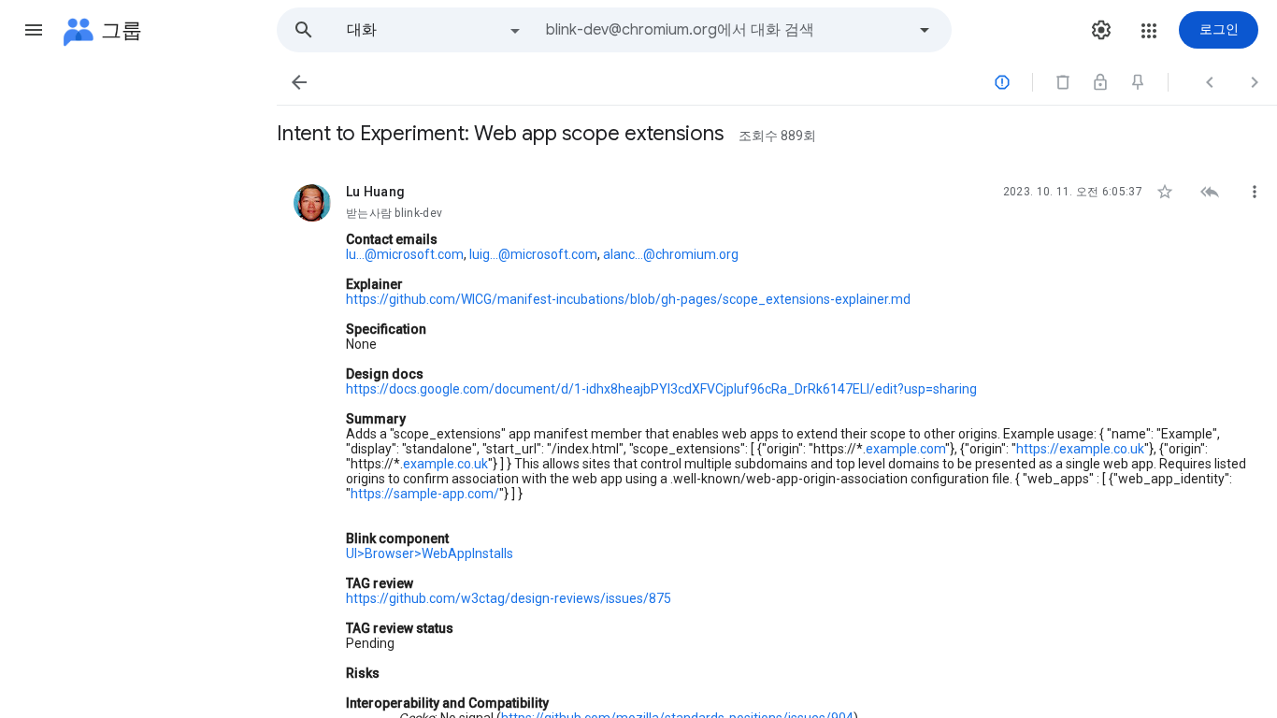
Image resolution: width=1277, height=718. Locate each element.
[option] (435, 29)
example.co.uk (445, 463)
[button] (33, 29)
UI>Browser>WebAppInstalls (429, 553)
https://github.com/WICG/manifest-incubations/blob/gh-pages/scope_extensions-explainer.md (628, 299)
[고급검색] (924, 29)
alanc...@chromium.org (671, 254)
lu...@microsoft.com (405, 254)
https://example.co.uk (1080, 448)
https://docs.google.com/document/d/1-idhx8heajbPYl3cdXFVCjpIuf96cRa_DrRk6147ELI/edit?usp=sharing (661, 388)
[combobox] (725, 29)
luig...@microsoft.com (533, 254)
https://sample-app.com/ (425, 493)
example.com (905, 448)
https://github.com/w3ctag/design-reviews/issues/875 (508, 598)
